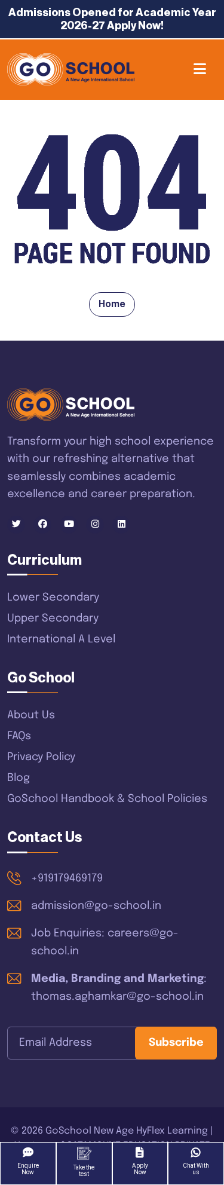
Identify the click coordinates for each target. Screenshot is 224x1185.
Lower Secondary (53, 597)
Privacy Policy (41, 757)
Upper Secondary (53, 618)
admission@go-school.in (96, 906)
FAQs (19, 736)
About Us (31, 715)
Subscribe (176, 1042)
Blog (18, 778)
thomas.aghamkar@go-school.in (117, 996)
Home (112, 304)
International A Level (61, 639)
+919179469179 (67, 878)
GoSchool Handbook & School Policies (107, 799)
